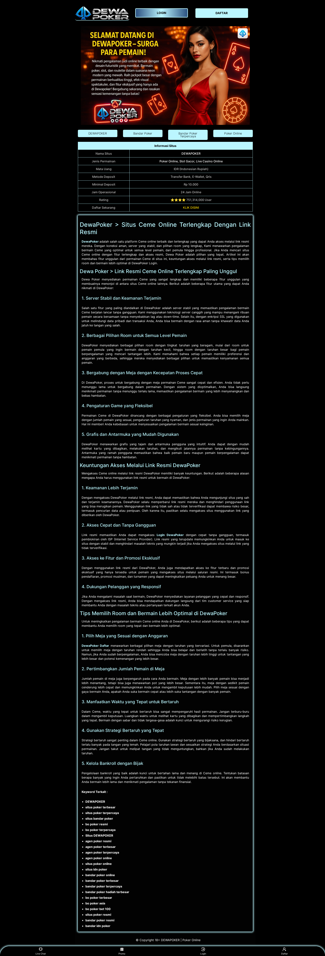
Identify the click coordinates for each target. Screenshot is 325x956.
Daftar (284, 953)
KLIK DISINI (191, 207)
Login (203, 953)
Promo (121, 953)
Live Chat (41, 953)
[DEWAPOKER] (102, 13)
